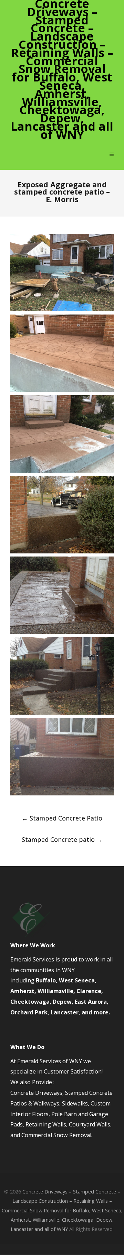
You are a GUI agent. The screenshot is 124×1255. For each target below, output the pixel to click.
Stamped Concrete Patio (62, 818)
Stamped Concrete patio (62, 839)
